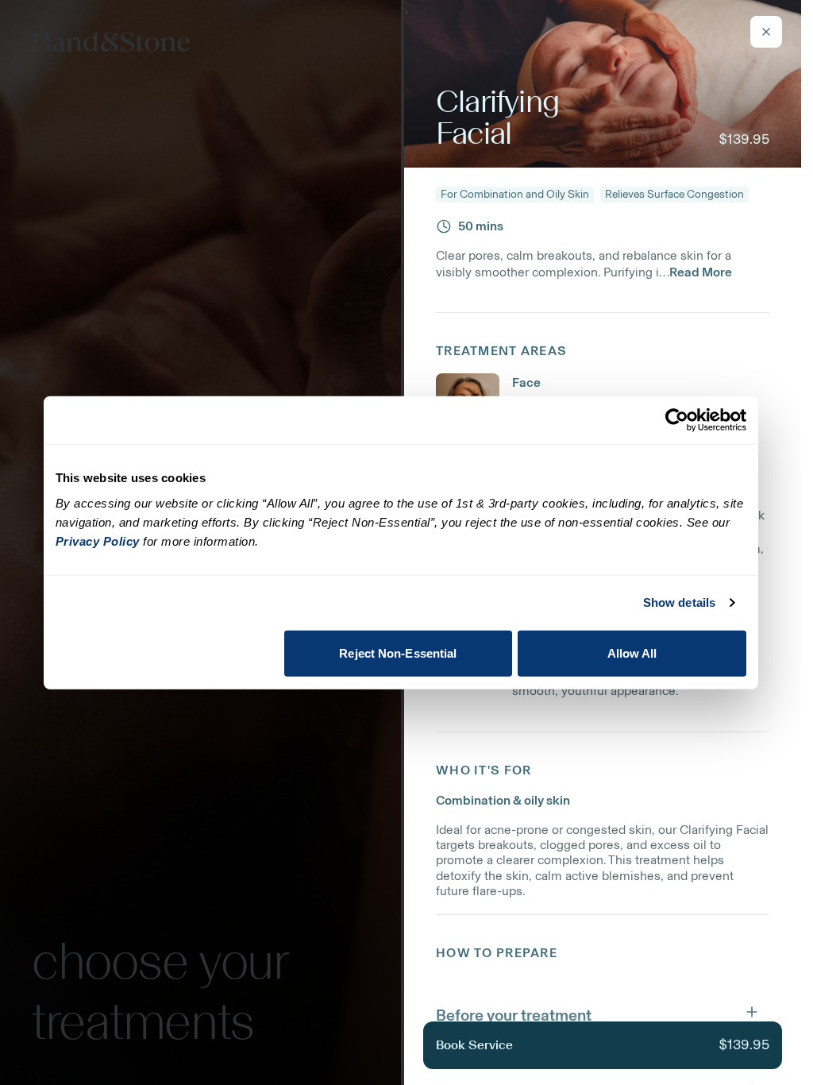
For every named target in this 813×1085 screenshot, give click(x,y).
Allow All (632, 652)
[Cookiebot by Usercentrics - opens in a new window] (676, 420)
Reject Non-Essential (398, 652)
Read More (700, 272)
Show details (679, 602)
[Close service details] (766, 32)
